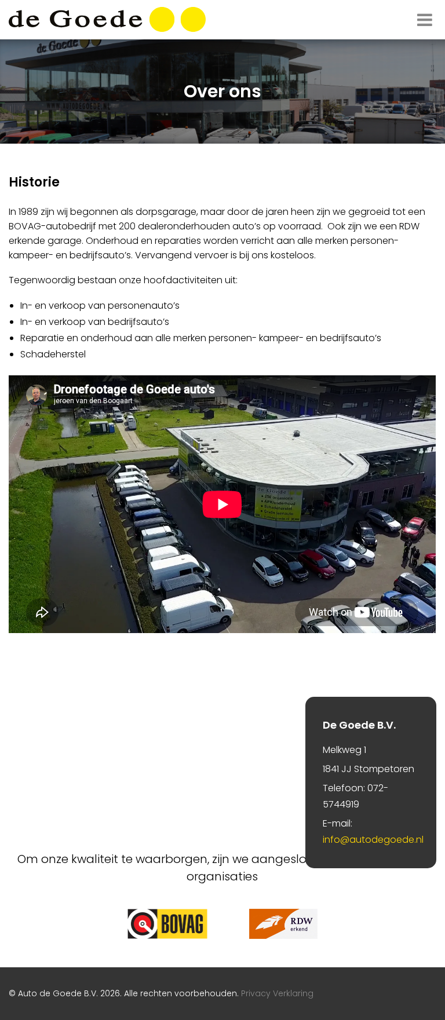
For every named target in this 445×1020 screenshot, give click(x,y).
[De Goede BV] (107, 19)
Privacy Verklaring (277, 993)
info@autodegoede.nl (373, 839)
